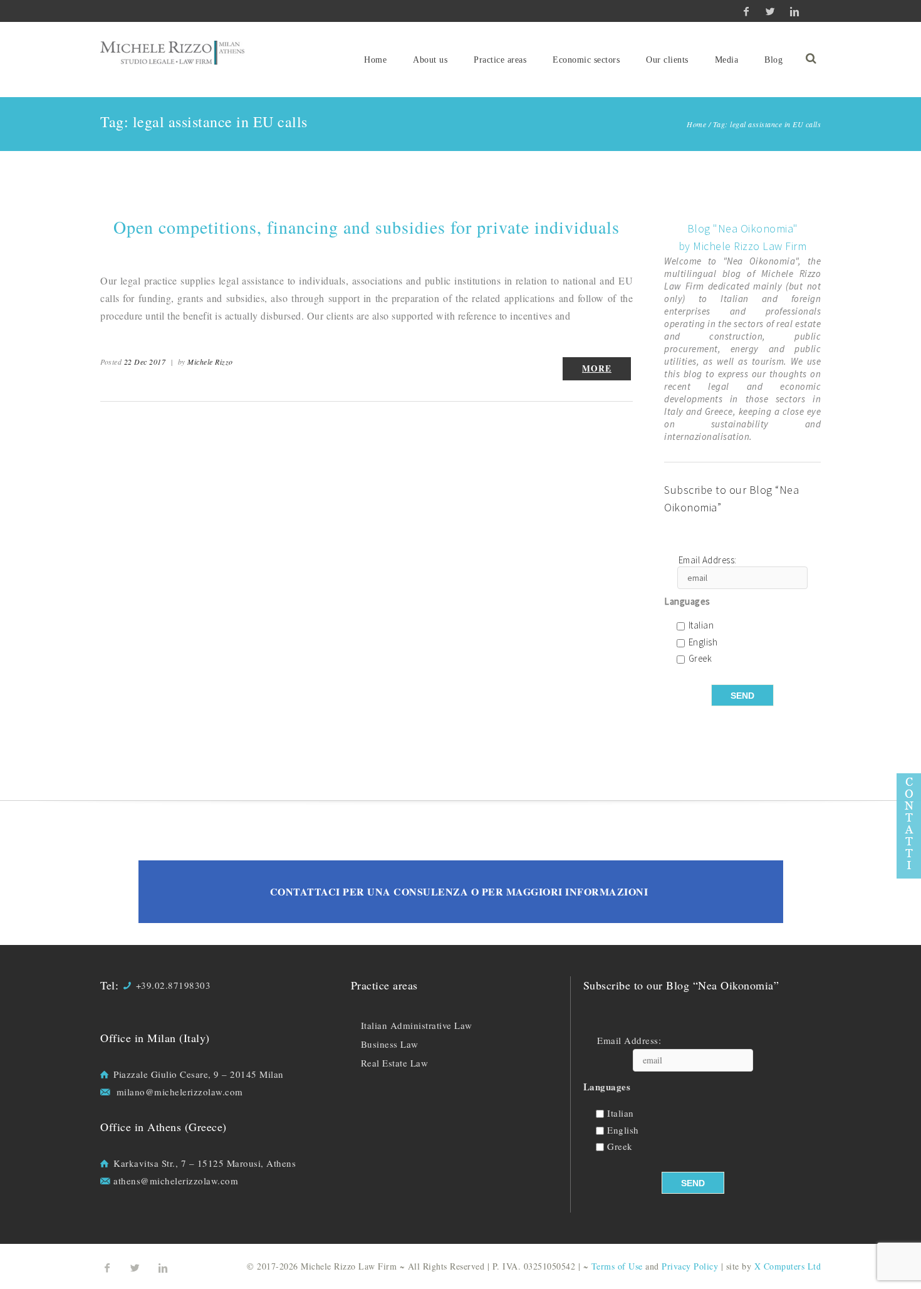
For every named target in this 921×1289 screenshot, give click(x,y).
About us (430, 60)
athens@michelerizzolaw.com (175, 1180)
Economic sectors (586, 60)
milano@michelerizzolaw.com (180, 1091)
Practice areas (500, 60)
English (703, 642)
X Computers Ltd (787, 1266)
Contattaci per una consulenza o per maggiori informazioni (459, 891)
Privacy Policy (690, 1266)
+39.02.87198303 (173, 985)
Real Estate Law (395, 1063)
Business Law (390, 1044)
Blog (773, 60)
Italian (701, 625)
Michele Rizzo (210, 362)
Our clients (667, 60)
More (596, 368)
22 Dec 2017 (145, 362)
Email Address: (708, 560)
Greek (700, 659)
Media (727, 60)
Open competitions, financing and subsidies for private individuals (366, 227)
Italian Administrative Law (416, 1025)
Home (375, 60)
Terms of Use (617, 1266)
